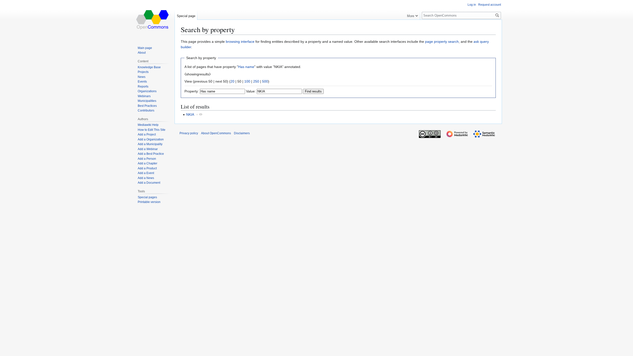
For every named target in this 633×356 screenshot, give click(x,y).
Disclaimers (242, 133)
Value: (251, 91)
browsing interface (240, 42)
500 (265, 81)
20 (232, 81)
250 (256, 81)
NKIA (190, 114)
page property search (442, 42)
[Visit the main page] (153, 20)
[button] (412, 15)
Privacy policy (189, 133)
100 (247, 81)
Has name (246, 67)
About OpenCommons (216, 133)
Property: (191, 91)
